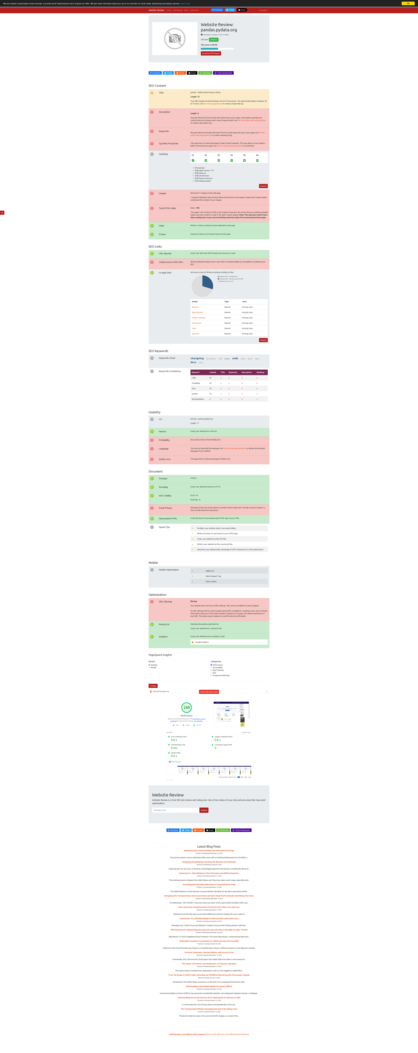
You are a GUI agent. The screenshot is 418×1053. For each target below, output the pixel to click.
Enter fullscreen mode (209, 692)
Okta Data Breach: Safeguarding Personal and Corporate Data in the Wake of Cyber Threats (209, 930)
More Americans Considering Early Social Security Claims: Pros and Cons (209, 907)
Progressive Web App (221, 675)
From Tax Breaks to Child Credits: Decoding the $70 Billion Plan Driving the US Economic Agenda (209, 975)
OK (408, 3)
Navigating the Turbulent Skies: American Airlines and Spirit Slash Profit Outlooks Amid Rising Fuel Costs (209, 896)
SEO (214, 673)
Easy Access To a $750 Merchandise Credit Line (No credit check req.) (209, 918)
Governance (196, 323)
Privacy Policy (212, 1034)
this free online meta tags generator (252, 120)
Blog (186, 10)
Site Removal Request (240, 1034)
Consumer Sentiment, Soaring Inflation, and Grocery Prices (209, 952)
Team (194, 328)
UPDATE (213, 40)
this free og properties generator (229, 146)
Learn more (185, 3)
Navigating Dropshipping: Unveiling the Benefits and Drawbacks (209, 862)
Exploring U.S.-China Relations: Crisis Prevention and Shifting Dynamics (209, 873)
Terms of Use (225, 1034)
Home (169, 10)
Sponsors (195, 334)
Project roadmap (198, 318)
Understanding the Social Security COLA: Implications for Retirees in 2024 (209, 998)
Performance (218, 665)
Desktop (154, 665)
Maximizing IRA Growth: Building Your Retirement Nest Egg (209, 851)
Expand (263, 186)
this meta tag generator (213, 104)
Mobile (153, 668)
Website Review (156, 10)
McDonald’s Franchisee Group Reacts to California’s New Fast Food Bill (209, 941)
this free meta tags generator (234, 448)
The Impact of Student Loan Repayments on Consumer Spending (209, 964)
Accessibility (218, 668)
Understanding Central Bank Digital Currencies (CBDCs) (209, 986)
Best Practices (218, 670)
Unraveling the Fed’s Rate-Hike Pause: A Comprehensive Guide (209, 884)
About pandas (197, 312)
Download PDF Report (211, 53)
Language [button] (263, 10)
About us (195, 307)
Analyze (153, 686)
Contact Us (194, 10)
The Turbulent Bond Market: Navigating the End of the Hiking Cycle (209, 1009)
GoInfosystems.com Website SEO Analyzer (187, 1034)
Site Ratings (178, 10)
